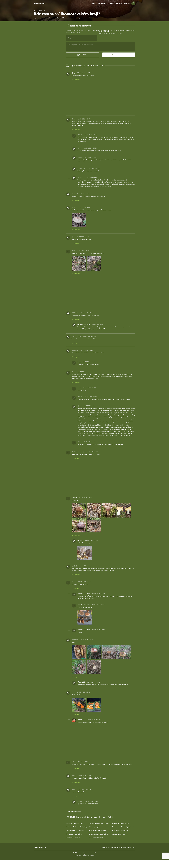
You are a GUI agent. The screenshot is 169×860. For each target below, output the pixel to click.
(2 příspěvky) (76, 827)
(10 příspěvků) (98, 834)
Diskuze (126, 3)
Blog (133, 847)
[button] (82, 55)
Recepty (119, 3)
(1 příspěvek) (75, 830)
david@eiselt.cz (89, 855)
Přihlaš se (102, 33)
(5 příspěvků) (97, 827)
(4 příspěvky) (120, 834)
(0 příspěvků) (74, 823)
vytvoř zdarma (117, 33)
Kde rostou (101, 3)
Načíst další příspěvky (74, 811)
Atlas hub (111, 3)
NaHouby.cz (39, 3)
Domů (93, 3)
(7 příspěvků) (99, 823)
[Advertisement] (48, 53)
